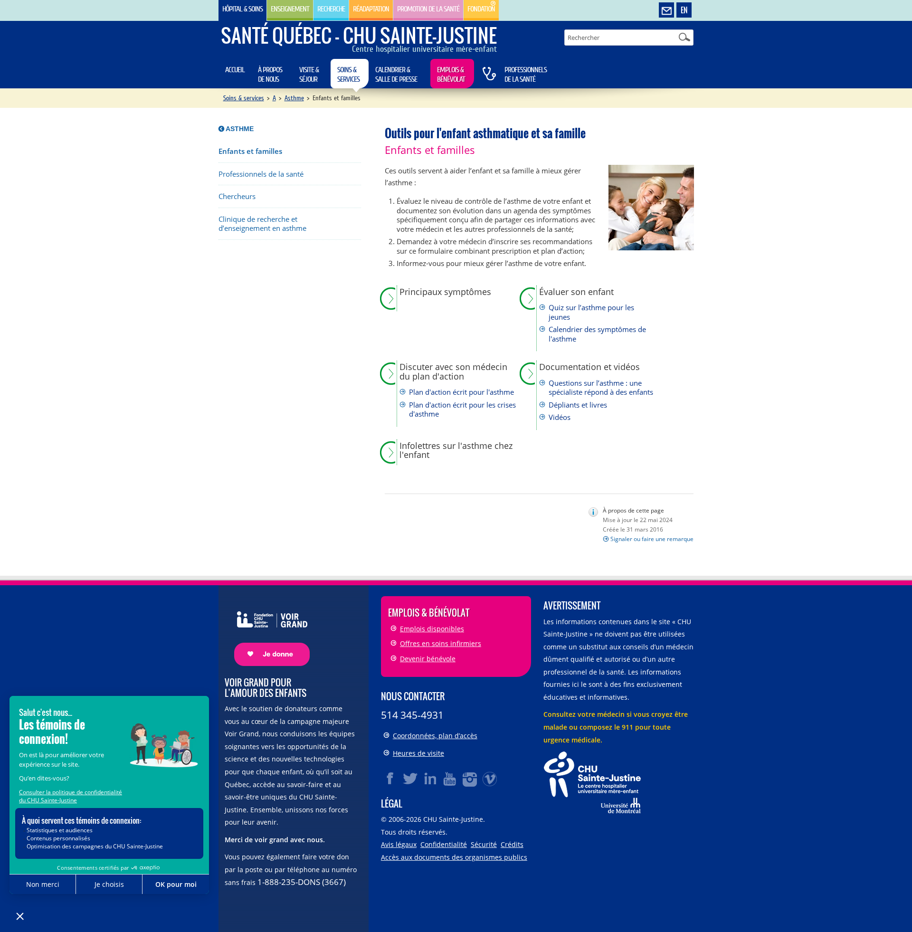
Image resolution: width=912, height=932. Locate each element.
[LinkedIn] (430, 778)
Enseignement (290, 9)
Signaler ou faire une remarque (652, 539)
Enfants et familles (250, 151)
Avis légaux (399, 844)
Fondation (481, 9)
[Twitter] (410, 778)
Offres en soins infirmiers (440, 643)
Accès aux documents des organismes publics (454, 857)
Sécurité (484, 844)
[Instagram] (470, 778)
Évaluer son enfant (576, 292)
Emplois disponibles (432, 628)
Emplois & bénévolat (451, 74)
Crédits (512, 844)
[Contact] (666, 10)
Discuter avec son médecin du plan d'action (453, 371)
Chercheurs (237, 196)
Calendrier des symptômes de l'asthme (597, 334)
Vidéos (559, 417)
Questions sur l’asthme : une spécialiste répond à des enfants (601, 388)
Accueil (235, 70)
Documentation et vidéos (589, 367)
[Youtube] (450, 778)
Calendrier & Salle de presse (396, 74)
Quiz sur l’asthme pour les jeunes (591, 312)
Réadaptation (371, 9)
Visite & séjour (309, 74)
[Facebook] (390, 778)
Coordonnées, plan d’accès (435, 735)
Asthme (294, 98)
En (684, 10)
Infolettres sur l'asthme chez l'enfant (456, 450)
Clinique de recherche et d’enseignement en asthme (262, 224)
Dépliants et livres (578, 404)
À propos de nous (270, 74)
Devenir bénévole (428, 658)
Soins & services (348, 74)
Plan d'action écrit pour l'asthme (461, 392)
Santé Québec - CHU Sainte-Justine (359, 35)
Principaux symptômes (445, 292)
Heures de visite (418, 753)
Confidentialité (443, 844)
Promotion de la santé (428, 9)
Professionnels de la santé (525, 74)
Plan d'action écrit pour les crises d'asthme (462, 409)
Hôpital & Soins (242, 9)
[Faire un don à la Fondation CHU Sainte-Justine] (267, 630)
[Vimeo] (490, 778)
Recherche (331, 9)
